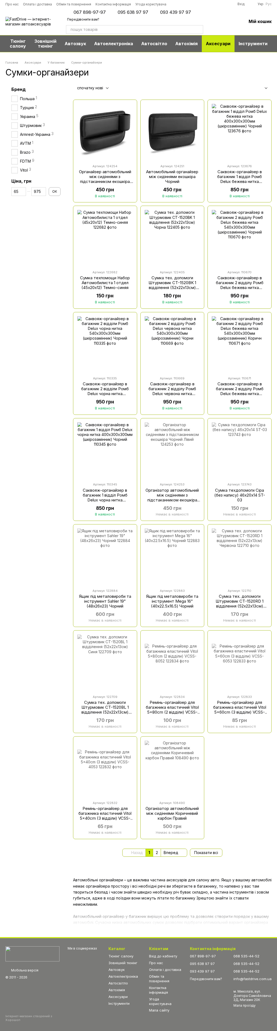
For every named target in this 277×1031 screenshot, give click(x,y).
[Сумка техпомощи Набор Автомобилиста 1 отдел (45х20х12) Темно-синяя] (105, 237)
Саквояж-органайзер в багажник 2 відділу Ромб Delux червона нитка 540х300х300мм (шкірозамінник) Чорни (172, 393)
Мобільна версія (24, 970)
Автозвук (75, 43)
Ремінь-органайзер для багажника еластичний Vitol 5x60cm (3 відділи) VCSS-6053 (239, 710)
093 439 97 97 (175, 12)
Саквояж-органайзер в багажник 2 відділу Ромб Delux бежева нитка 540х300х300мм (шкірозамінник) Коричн (239, 393)
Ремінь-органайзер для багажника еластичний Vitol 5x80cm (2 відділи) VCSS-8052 (172, 710)
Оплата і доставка (37, 4)
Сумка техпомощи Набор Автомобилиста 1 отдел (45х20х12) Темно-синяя (105, 282)
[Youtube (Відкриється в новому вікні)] (197, 4)
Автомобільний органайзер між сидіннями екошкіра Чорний (172, 176)
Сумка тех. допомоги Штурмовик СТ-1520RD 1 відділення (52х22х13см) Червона (239, 603)
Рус (269, 4)
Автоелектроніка (113, 43)
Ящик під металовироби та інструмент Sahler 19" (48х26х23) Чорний (105, 601)
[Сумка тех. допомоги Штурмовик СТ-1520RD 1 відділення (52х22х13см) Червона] (239, 556)
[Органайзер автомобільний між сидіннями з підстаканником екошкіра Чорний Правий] (105, 131)
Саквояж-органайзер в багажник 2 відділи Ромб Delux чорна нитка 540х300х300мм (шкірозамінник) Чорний (105, 393)
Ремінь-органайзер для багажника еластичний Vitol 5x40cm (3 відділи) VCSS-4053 (104, 816)
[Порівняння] (214, 21)
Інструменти (253, 43)
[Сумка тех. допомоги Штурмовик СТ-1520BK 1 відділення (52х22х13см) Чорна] (172, 237)
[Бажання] (228, 21)
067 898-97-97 (90, 12)
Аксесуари (218, 43)
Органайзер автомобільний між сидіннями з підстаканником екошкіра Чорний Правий (105, 179)
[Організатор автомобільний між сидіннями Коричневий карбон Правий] (172, 768)
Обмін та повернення (73, 4)
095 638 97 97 (133, 12)
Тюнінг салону (18, 43)
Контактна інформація (113, 4)
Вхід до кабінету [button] (163, 956)
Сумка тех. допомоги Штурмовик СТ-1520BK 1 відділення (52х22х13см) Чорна (172, 285)
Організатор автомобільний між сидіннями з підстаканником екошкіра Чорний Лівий (172, 497)
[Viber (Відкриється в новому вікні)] (212, 4)
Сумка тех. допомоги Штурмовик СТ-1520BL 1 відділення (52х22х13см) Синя (105, 710)
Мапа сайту (159, 1010)
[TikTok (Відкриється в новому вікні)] (182, 4)
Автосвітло (154, 43)
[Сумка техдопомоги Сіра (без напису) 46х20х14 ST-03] (239, 450)
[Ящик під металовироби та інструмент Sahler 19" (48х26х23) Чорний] (105, 556)
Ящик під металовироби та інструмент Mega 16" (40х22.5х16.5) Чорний (172, 601)
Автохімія (186, 43)
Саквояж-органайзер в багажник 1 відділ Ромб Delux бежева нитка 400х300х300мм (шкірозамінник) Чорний (239, 181)
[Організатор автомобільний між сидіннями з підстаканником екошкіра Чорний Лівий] (172, 450)
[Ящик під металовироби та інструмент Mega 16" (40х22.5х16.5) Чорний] (172, 556)
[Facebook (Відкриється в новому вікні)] (189, 4)
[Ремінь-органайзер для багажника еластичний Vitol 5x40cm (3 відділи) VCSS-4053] (105, 768)
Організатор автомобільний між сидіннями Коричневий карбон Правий (172, 813)
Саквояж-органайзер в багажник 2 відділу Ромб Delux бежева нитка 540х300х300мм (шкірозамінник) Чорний (239, 287)
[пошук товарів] (198, 29)
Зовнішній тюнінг (45, 43)
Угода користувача (150, 4)
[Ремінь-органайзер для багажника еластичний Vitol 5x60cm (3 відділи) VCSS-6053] (239, 662)
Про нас (12, 4)
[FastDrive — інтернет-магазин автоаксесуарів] (32, 954)
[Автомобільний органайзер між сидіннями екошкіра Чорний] (172, 131)
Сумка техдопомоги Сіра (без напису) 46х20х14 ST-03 (239, 495)
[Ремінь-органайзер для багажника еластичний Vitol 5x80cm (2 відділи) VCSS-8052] (172, 662)
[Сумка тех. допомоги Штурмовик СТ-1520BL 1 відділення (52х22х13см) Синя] (105, 662)
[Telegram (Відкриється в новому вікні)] (204, 4)
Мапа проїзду (244, 1005)
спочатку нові (90, 88)
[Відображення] (262, 88)
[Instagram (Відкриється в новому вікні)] (174, 4)
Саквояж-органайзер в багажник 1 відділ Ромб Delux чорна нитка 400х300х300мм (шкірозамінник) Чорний (105, 500)
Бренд (18, 89)
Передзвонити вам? (83, 19)
